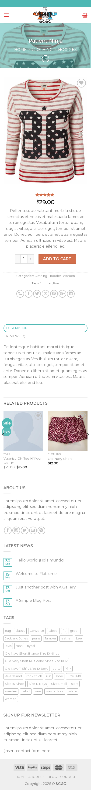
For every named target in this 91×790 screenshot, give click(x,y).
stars (74, 684)
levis (8, 646)
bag (8, 630)
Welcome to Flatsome (36, 573)
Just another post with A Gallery (46, 587)
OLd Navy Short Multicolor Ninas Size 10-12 (36, 661)
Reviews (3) (15, 336)
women (11, 699)
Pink (56, 283)
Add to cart (57, 259)
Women (69, 276)
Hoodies (67, 49)
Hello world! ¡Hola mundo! (40, 560)
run (48, 676)
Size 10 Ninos (14, 684)
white (72, 691)
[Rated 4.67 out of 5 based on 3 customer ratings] (46, 195)
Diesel (53, 630)
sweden (11, 691)
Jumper (46, 283)
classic (20, 630)
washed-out (55, 691)
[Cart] (85, 15)
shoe (59, 676)
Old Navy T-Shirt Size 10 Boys (26, 668)
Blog (52, 777)
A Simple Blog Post (33, 600)
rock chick (34, 676)
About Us (36, 777)
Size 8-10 (74, 676)
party (56, 668)
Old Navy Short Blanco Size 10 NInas (32, 653)
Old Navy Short (60, 459)
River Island (13, 676)
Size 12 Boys (38, 684)
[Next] (87, 444)
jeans (36, 638)
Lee (79, 638)
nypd (31, 646)
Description (17, 328)
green (74, 630)
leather (66, 638)
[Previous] (3, 444)
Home (20, 49)
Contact (67, 777)
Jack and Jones (16, 638)
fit (64, 630)
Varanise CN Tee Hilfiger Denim (23, 460)
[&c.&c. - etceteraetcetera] (45, 15)
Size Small (59, 684)
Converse (37, 630)
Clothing (42, 49)
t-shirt (25, 691)
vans (38, 691)
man (19, 646)
